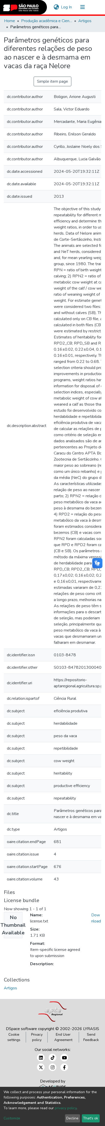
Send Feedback (91, 1037)
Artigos (84, 21)
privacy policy (65, 1108)
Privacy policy (37, 1037)
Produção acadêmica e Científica (46, 21)
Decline (72, 1118)
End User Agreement (63, 1037)
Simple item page (52, 81)
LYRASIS (91, 1029)
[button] (56, 7)
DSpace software (21, 1029)
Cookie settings (13, 1037)
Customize (12, 1118)
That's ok (90, 1118)
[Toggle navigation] (82, 7)
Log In (66, 7)
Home (9, 21)
